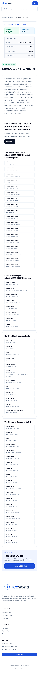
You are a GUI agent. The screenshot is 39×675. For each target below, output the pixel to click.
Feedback (5, 618)
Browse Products (7, 612)
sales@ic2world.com (11, 646)
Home (4, 17)
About (16, 668)
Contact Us (5, 631)
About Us (5, 628)
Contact (22, 668)
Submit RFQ (19, 654)
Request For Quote (7, 615)
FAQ (3, 634)
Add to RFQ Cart (21, 566)
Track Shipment (7, 643)
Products (10, 17)
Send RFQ (9, 141)
